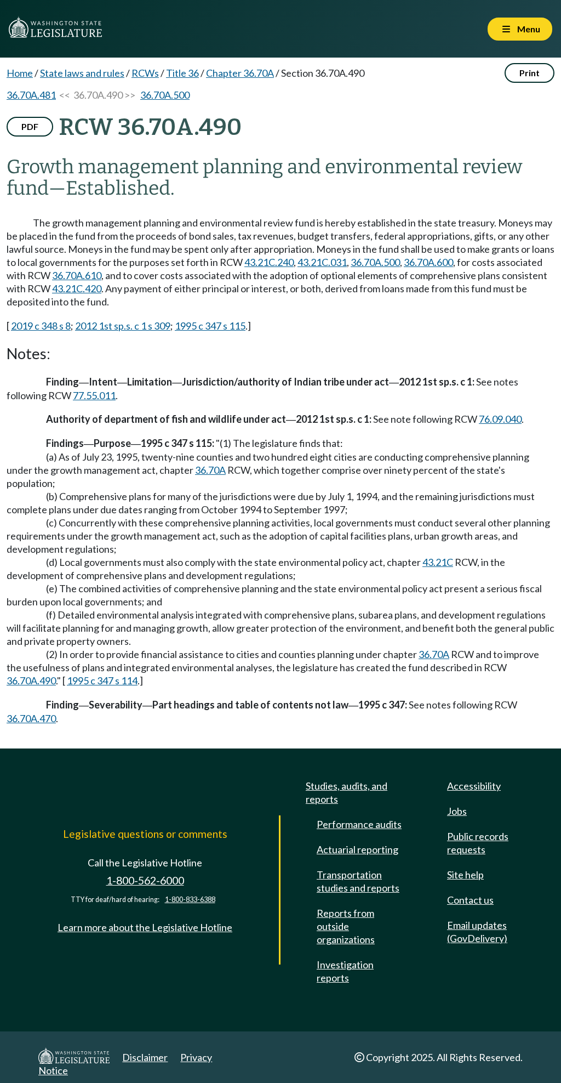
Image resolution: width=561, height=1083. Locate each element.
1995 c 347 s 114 (102, 680)
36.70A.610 (76, 275)
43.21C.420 (76, 288)
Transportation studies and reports (358, 881)
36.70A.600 (428, 262)
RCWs (145, 73)
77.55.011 (94, 395)
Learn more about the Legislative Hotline (145, 927)
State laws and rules (82, 73)
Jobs (457, 811)
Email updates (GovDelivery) (477, 931)
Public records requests (477, 842)
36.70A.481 (31, 95)
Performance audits (359, 824)
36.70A (210, 470)
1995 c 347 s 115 (210, 326)
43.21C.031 (322, 262)
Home (20, 73)
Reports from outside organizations (346, 926)
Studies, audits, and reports (346, 792)
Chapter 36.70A (240, 73)
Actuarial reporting (357, 849)
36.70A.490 (31, 680)
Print (529, 72)
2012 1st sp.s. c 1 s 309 (122, 326)
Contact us (470, 900)
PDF (29, 126)
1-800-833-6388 (190, 899)
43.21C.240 (269, 262)
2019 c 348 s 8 (41, 326)
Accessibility (474, 786)
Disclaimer (145, 1057)
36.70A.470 (31, 718)
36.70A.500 (165, 95)
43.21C (437, 562)
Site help (465, 875)
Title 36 (182, 73)
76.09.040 (500, 419)
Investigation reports (345, 971)
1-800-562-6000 (145, 880)
